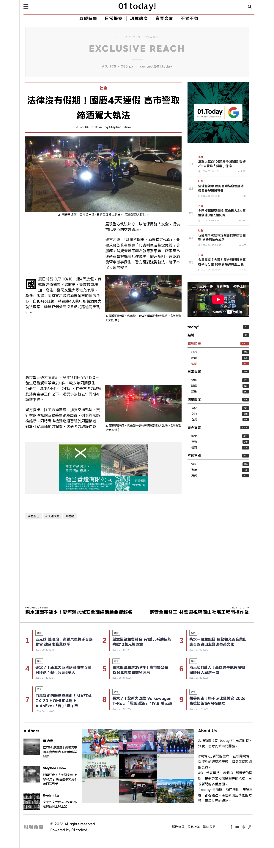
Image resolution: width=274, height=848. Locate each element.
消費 (194, 476)
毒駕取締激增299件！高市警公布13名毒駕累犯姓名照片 (140, 669)
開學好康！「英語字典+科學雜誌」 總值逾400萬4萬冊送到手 (60, 779)
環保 (194, 408)
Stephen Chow (120, 127)
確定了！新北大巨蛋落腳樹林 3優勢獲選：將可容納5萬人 (63, 669)
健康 (194, 380)
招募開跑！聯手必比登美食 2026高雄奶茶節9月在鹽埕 (217, 700)
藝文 (194, 436)
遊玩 (194, 470)
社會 (103, 88)
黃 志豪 (48, 741)
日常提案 (194, 371)
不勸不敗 (194, 455)
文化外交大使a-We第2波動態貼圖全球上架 (60, 804)
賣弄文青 (194, 427)
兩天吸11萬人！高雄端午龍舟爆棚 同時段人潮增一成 (217, 669)
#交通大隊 (52, 516)
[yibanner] (103, 467)
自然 (194, 419)
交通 (194, 414)
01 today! (79, 830)
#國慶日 (33, 516)
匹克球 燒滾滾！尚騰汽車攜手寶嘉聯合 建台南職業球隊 (64, 641)
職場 (194, 386)
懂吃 (194, 464)
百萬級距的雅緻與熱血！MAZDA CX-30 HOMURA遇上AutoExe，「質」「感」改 (63, 701)
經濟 (194, 358)
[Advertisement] (63, 247)
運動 (194, 442)
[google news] (218, 112)
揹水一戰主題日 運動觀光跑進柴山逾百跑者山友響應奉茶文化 (218, 641)
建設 (194, 392)
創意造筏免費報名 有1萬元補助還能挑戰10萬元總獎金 (141, 641)
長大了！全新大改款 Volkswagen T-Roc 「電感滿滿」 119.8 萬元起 (142, 700)
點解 (191, 335)
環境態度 (194, 399)
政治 (194, 352)
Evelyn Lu (51, 795)
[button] (249, 6)
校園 (194, 448)
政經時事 (194, 343)
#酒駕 (70, 516)
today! (193, 326)
